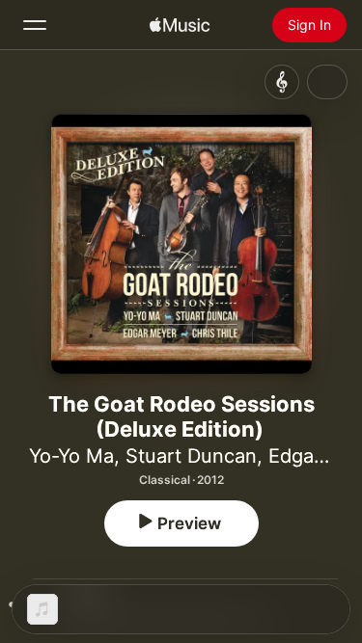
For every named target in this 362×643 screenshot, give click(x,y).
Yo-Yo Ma (71, 456)
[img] (179, 25)
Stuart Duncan (191, 456)
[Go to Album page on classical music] (282, 82)
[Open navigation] (35, 25)
